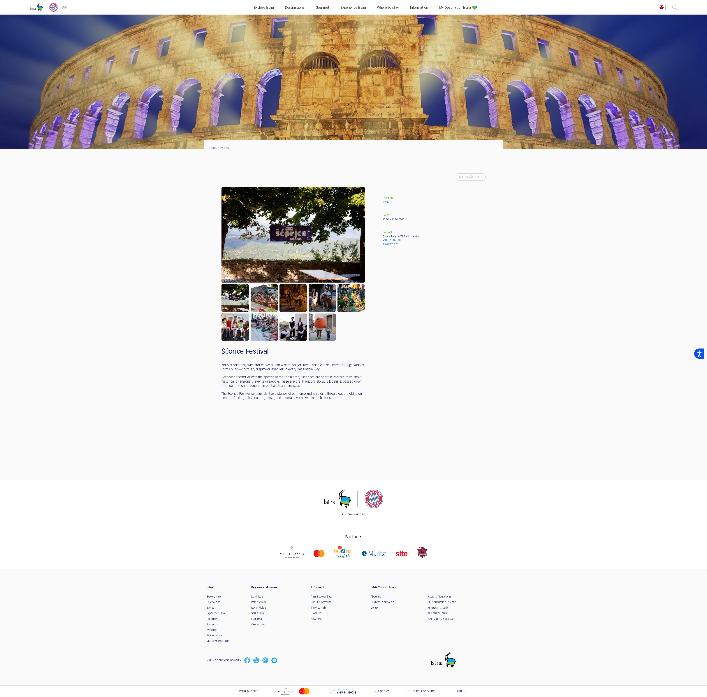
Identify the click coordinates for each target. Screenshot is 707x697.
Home (213, 148)
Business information (382, 602)
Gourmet (322, 7)
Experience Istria (353, 7)
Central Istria (258, 624)
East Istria (256, 619)
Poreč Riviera (258, 602)
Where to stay (388, 7)
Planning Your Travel (322, 597)
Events (224, 148)
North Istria (257, 597)
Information (419, 7)
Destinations (294, 7)
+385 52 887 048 (392, 240)
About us (376, 597)
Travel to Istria (318, 608)
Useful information (321, 602)
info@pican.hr (390, 244)
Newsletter (317, 619)
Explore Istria (264, 7)
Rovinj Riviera (258, 608)
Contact (375, 608)
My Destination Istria (455, 7)
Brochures (316, 613)
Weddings (212, 630)
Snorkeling (212, 624)
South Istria (257, 613)
